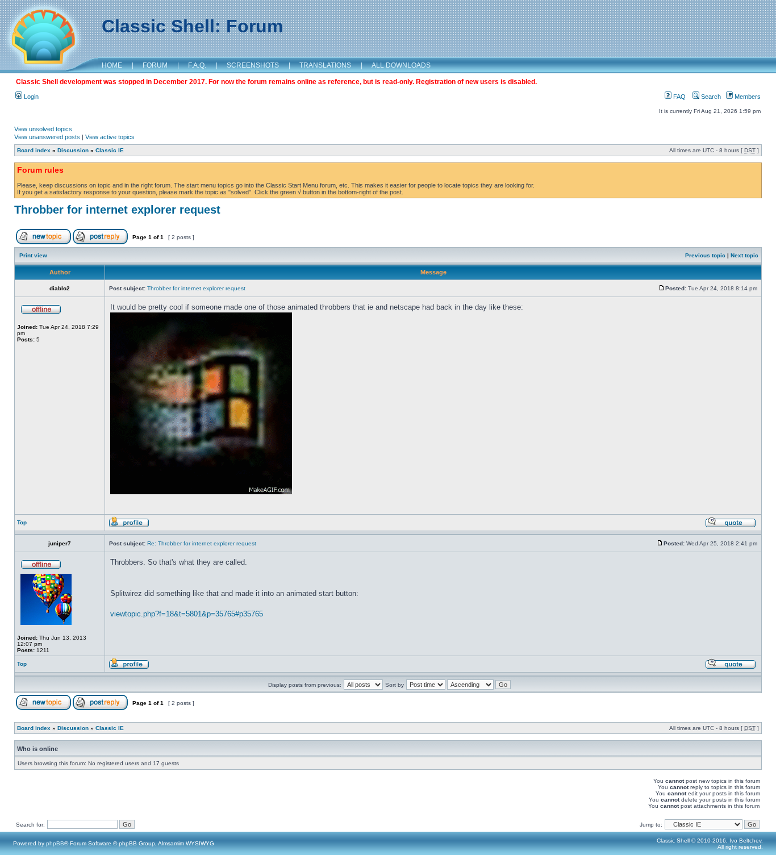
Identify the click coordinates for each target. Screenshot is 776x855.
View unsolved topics (43, 129)
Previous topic (705, 255)
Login (30, 96)
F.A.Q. (197, 65)
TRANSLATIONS (325, 65)
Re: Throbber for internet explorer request (201, 543)
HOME (112, 65)
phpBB (55, 843)
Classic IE (109, 150)
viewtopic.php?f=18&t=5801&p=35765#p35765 (186, 614)
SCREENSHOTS (253, 65)
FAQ (678, 96)
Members (747, 96)
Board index (34, 150)
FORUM (155, 65)
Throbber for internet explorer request (117, 209)
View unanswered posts (47, 137)
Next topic (744, 255)
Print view (33, 255)
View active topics (110, 137)
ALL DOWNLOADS (401, 65)
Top (22, 522)
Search (710, 96)
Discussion (73, 150)
